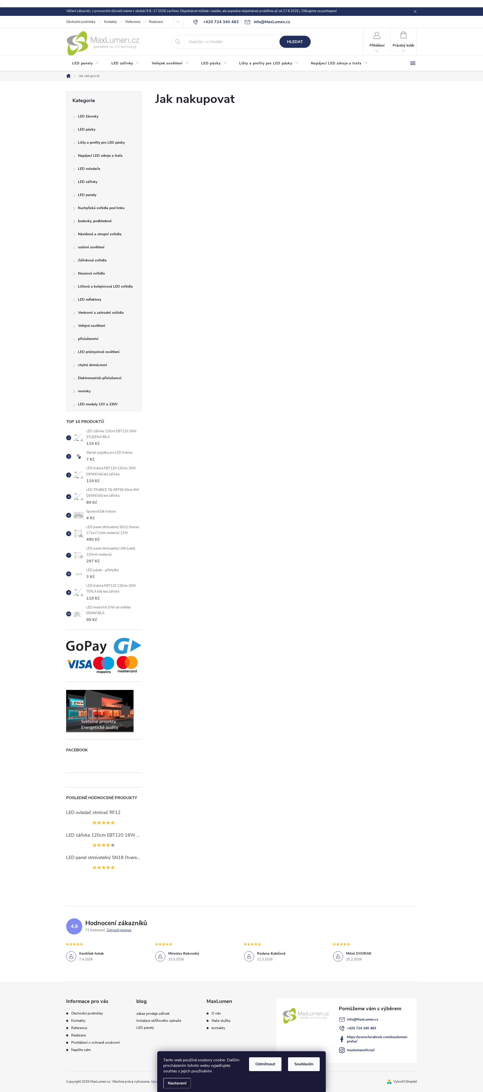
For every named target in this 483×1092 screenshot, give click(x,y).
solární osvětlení (91, 247)
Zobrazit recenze (119, 930)
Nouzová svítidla (91, 273)
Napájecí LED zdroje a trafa (100, 155)
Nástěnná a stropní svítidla (100, 234)
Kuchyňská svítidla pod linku (101, 208)
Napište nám (81, 1049)
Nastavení (177, 1083)
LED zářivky (87, 181)
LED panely (87, 194)
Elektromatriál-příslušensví (100, 378)
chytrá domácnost (92, 365)
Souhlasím (303, 1064)
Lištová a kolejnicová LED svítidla (105, 286)
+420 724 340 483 (361, 1028)
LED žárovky (88, 116)
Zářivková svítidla (92, 260)
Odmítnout (265, 1064)
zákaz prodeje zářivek (153, 1013)
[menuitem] (85, 63)
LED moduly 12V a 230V (98, 404)
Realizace (156, 22)
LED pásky (86, 129)
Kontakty (110, 22)
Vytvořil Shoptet (405, 1081)
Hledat (295, 42)
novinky (84, 391)
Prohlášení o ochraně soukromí (95, 1042)
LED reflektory (89, 299)
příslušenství (88, 338)
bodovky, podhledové (94, 221)
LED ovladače (89, 168)
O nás (216, 1013)
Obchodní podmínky (81, 22)
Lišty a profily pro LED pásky (101, 142)
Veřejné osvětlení (91, 325)
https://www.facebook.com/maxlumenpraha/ (377, 1039)
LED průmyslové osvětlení (98, 351)
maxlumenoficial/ (361, 1050)
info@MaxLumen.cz (362, 1019)
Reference (133, 22)
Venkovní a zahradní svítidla (101, 312)
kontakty (218, 1028)
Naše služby (221, 1021)
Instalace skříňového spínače (158, 1020)
